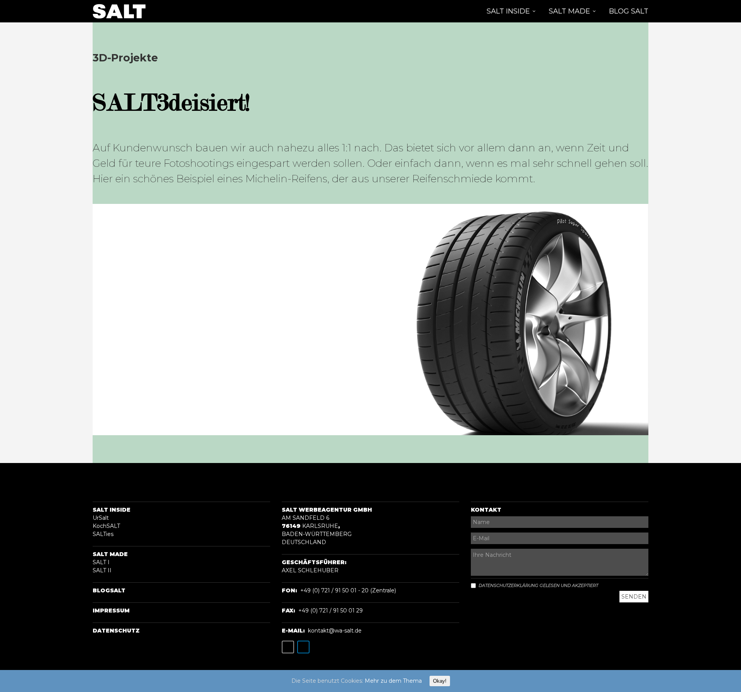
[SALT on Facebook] (288, 647)
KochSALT (106, 525)
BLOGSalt (109, 590)
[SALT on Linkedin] (303, 647)
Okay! (440, 681)
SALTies (103, 534)
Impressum (111, 610)
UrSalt (101, 517)
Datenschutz (116, 630)
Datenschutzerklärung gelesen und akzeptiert (538, 585)
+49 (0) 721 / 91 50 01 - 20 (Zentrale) (348, 590)
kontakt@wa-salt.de (335, 630)
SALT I (101, 562)
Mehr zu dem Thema (393, 680)
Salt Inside (111, 509)
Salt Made (110, 554)
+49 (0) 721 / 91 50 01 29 (330, 610)
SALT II (102, 570)
